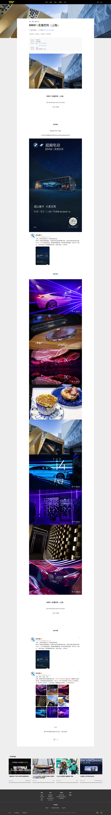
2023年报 (50, 800)
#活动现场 (32, 34)
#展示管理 (43, 34)
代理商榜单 (61, 798)
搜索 (70, 795)
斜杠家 (46, 808)
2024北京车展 (50, 798)
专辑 (50, 792)
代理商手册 (61, 795)
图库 (42, 800)
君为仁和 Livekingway (49, 30)
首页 (30, 21)
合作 (70, 792)
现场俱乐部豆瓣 (55, 808)
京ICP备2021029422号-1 (71, 812)
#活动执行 (37, 34)
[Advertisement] (55, 750)
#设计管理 (49, 34)
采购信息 (50, 796)
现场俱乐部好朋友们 (61, 796)
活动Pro (64, 808)
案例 (33, 21)
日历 (42, 798)
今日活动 (42, 796)
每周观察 (50, 795)
